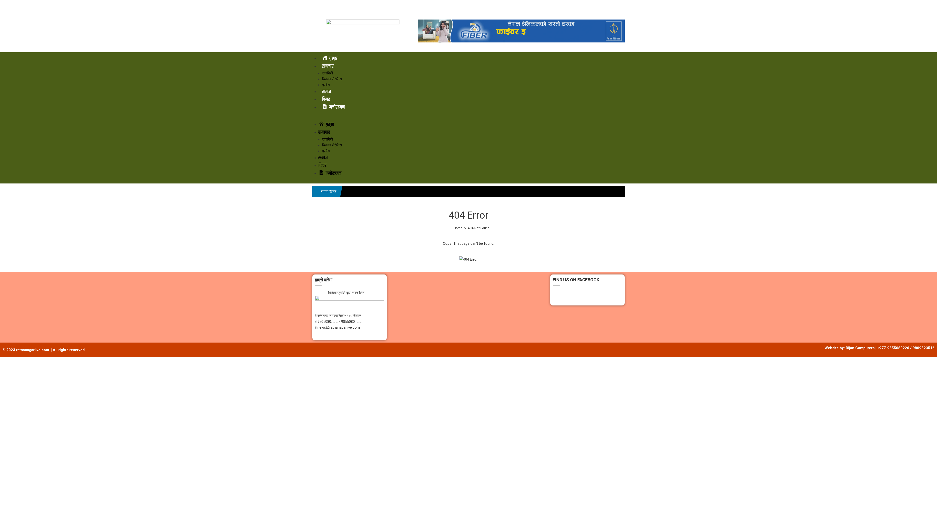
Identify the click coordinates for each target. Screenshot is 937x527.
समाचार (328, 66)
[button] (468, 118)
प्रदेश (326, 85)
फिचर (326, 99)
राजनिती (327, 73)
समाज (326, 91)
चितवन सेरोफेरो (332, 79)
